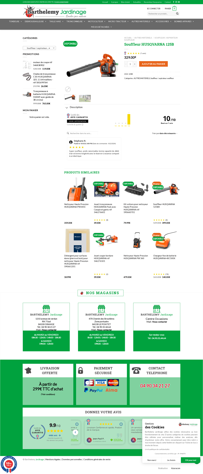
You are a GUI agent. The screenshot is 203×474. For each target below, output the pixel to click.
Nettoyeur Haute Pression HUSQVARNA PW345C (76, 205)
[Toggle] (67, 108)
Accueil (105, 2)
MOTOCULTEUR (95, 21)
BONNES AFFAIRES (182, 21)
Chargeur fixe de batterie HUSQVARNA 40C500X (164, 257)
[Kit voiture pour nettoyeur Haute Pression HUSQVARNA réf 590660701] (137, 189)
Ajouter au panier (153, 64)
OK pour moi (190, 460)
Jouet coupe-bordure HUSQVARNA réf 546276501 (103, 258)
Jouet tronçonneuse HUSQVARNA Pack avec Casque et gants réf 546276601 (105, 208)
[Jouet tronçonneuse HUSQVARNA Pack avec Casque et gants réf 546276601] (107, 189)
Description (76, 107)
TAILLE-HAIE (55, 21)
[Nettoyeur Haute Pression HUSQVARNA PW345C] (77, 189)
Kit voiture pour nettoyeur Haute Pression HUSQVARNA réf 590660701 (136, 208)
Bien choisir (125, 2)
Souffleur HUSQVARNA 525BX (164, 205)
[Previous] (68, 64)
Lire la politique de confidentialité (157, 449)
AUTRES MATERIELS (141, 21)
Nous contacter (49, 329)
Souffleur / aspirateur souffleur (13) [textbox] (39, 48)
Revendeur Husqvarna (153, 2)
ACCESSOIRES (162, 21)
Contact (168, 2)
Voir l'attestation (77, 121)
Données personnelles (72, 459)
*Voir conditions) (48, 394)
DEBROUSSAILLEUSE (34, 21)
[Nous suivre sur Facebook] (173, 2)
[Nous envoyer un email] (179, 2)
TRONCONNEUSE (74, 21)
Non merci (151, 460)
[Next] (115, 64)
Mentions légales (52, 459)
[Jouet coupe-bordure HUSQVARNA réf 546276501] (107, 241)
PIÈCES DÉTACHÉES (100, 27)
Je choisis (171, 460)
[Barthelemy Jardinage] (54, 11)
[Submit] (177, 13)
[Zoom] (68, 89)
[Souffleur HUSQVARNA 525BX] (166, 189)
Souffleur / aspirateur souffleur (162, 78)
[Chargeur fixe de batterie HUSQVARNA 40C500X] (166, 241)
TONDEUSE (14, 21)
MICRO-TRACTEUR (117, 21)
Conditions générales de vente (96, 459)
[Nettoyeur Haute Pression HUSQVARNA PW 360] (137, 241)
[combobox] (39, 48)
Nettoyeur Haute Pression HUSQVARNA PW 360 (136, 257)
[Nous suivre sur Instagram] (176, 2)
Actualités (137, 2)
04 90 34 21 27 (155, 385)
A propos (114, 2)
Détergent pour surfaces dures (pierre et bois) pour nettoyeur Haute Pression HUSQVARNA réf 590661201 (76, 261)
